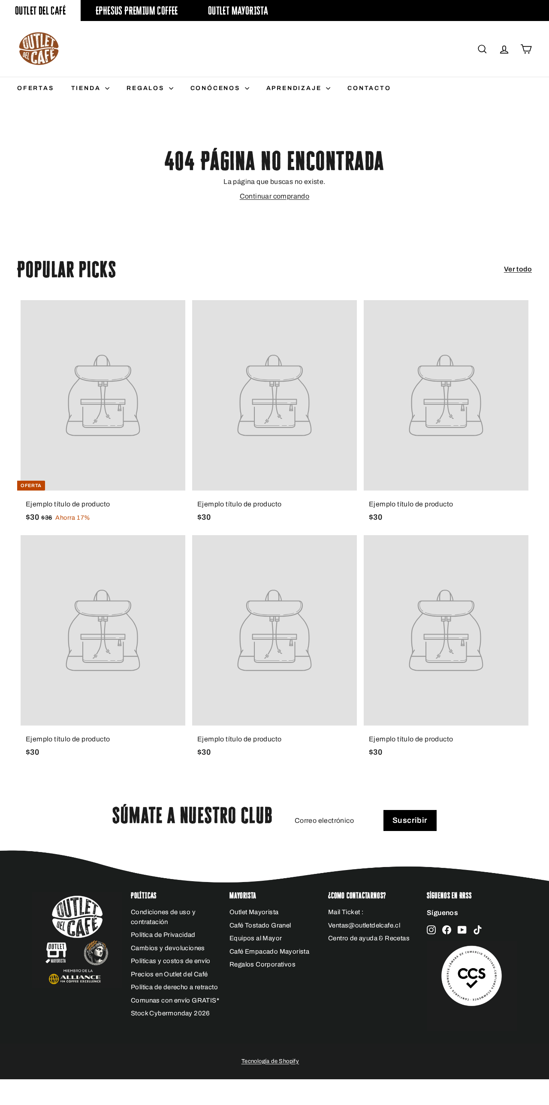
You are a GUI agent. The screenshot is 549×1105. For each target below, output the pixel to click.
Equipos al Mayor (255, 938)
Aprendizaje (295, 88)
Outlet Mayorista (238, 10)
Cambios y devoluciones (168, 948)
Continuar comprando (275, 196)
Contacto (369, 88)
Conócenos (216, 88)
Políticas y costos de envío (171, 960)
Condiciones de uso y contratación (163, 917)
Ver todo (518, 269)
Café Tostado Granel (260, 925)
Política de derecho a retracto (174, 987)
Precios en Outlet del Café (169, 974)
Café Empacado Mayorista (269, 951)
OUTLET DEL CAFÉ (40, 10)
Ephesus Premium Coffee (137, 10)
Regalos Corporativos (262, 964)
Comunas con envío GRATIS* (175, 1000)
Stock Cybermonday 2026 (170, 1013)
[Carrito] (526, 49)
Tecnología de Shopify (270, 1061)
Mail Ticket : (345, 912)
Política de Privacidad (163, 934)
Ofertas (35, 88)
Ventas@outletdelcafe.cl (364, 925)
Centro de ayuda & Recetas (369, 938)
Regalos (146, 88)
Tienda (87, 88)
